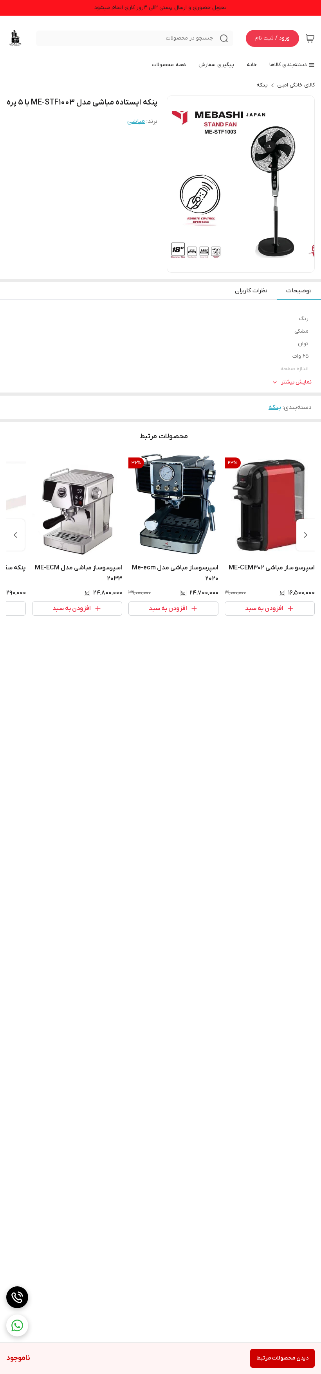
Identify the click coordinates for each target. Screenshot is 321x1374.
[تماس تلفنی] (17, 1297)
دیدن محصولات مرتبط (282, 1358)
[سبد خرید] (310, 38)
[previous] (305, 535)
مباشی (136, 121)
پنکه (262, 85)
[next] (15, 535)
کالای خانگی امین (296, 85)
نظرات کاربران (251, 291)
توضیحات (299, 291)
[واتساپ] (17, 1325)
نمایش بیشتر (296, 382)
